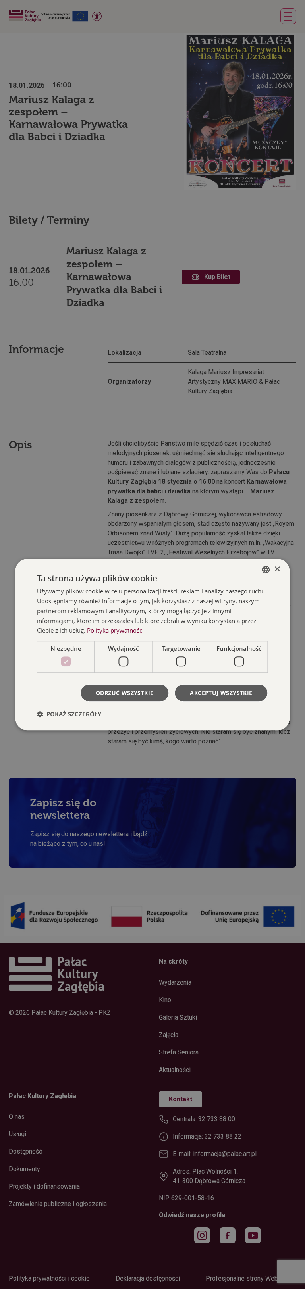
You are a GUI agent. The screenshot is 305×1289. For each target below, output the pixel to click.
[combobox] (266, 569)
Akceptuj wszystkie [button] (221, 692)
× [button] (277, 569)
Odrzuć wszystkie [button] (124, 692)
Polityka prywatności (115, 631)
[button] (69, 714)
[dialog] (152, 644)
